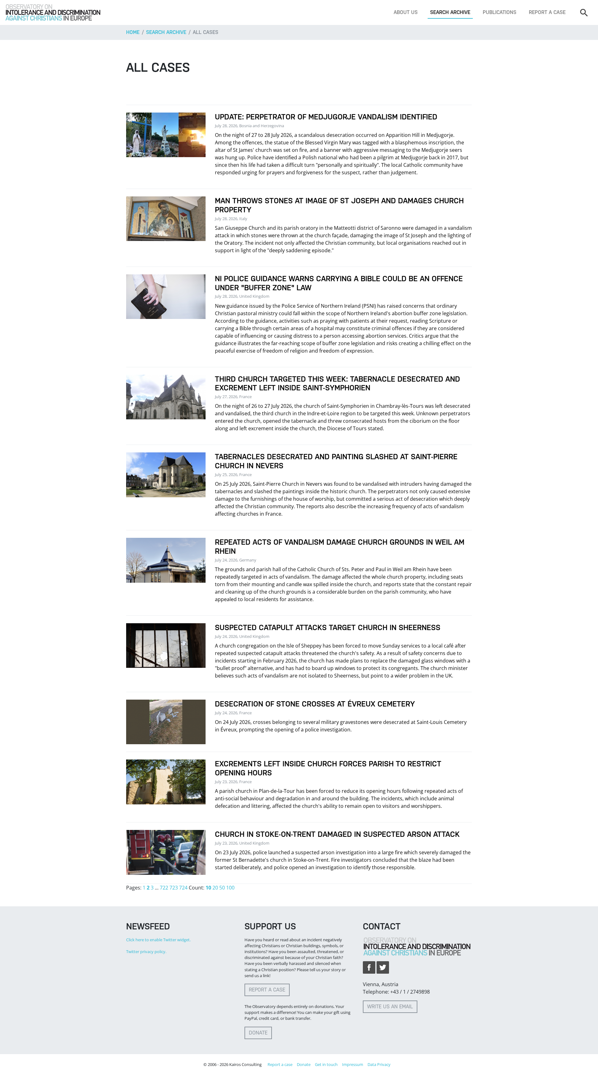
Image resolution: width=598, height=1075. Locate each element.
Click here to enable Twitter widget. (158, 939)
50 (222, 887)
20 (215, 887)
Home (133, 32)
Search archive (450, 12)
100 (230, 887)
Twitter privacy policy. (146, 951)
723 (173, 887)
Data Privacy (379, 1064)
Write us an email (390, 1007)
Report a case (547, 12)
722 (164, 887)
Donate (258, 1033)
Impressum (352, 1064)
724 (183, 887)
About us (406, 12)
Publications (499, 12)
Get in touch (326, 1064)
